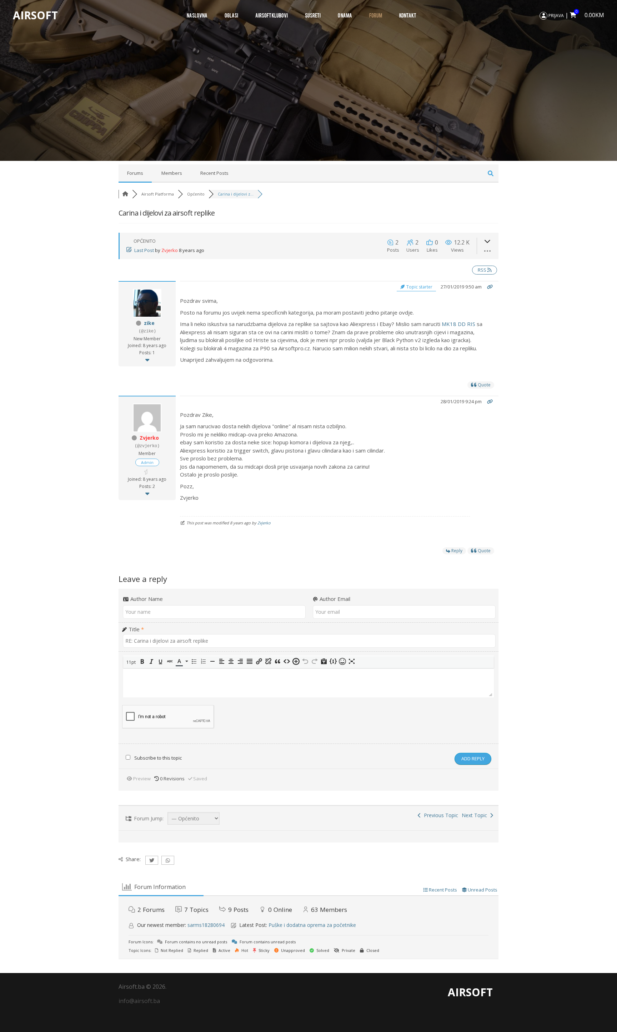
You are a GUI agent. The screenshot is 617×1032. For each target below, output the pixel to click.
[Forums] (125, 194)
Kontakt (407, 15)
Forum (375, 15)
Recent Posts (214, 173)
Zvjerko (169, 250)
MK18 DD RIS (458, 323)
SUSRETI (313, 15)
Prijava (555, 16)
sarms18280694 (206, 925)
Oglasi (231, 15)
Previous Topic (439, 815)
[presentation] (131, 662)
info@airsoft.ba (139, 1001)
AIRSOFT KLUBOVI (271, 15)
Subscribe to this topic (158, 758)
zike (149, 323)
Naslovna (197, 15)
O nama (345, 15)
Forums (135, 173)
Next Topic (476, 815)
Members (171, 173)
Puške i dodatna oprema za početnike (312, 925)
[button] (131, 662)
